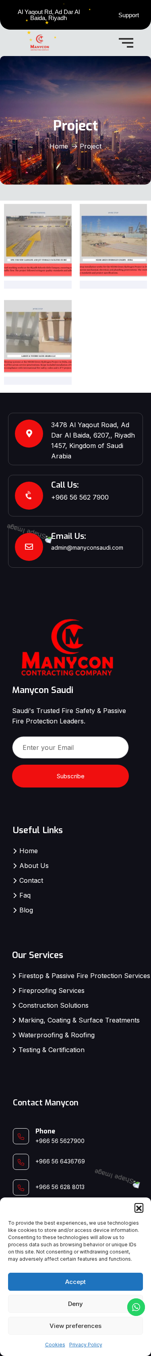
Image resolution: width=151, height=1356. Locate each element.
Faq (25, 895)
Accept (75, 1282)
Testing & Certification (52, 1050)
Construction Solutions (54, 1005)
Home (59, 146)
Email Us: (68, 536)
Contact (31, 880)
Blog (26, 910)
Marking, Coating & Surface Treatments (79, 1020)
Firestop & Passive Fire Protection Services (84, 976)
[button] (139, 1207)
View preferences (75, 1326)
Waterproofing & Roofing (57, 1035)
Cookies (55, 1345)
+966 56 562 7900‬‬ (80, 497)
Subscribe (71, 776)
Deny (75, 1304)
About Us (34, 866)
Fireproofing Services (52, 990)
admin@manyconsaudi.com (87, 547)
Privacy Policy (85, 1345)
